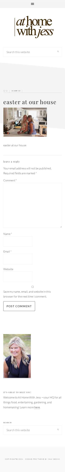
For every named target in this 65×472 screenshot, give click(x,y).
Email (7, 251)
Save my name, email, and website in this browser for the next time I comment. (27, 294)
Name (7, 233)
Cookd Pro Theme (34, 459)
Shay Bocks (54, 459)
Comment (10, 180)
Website (8, 269)
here (37, 407)
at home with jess (32, 27)
